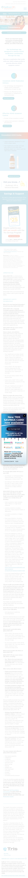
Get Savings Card (14, 429)
